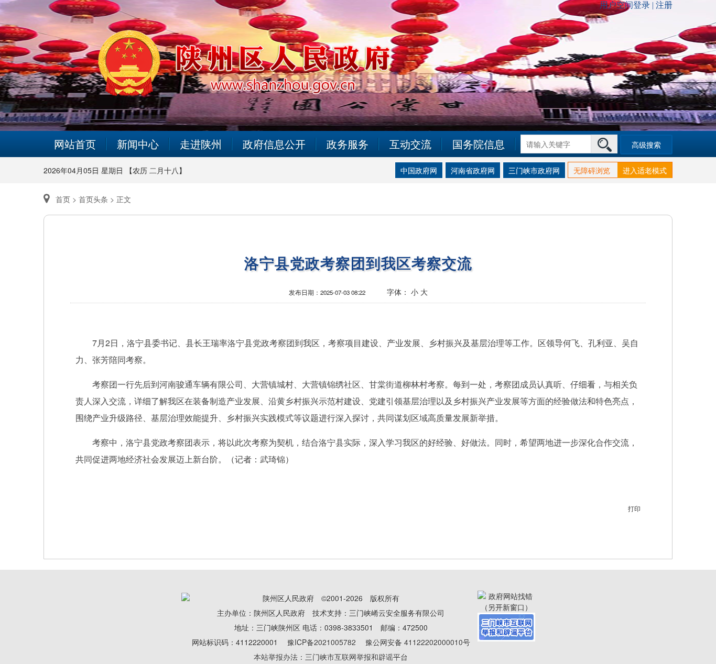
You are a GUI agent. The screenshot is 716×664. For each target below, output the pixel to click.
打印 (634, 508)
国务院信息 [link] (478, 143)
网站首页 (75, 143)
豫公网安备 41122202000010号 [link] (417, 642)
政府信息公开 (274, 143)
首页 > (66, 199)
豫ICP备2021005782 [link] (321, 642)
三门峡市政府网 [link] (534, 170)
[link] (506, 600)
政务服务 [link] (347, 143)
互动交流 (410, 143)
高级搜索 (646, 144)
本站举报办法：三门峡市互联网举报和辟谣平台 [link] (331, 656)
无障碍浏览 (591, 170)
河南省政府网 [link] (473, 170)
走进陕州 (201, 143)
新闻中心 (138, 143)
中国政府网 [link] (418, 170)
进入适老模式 (645, 170)
